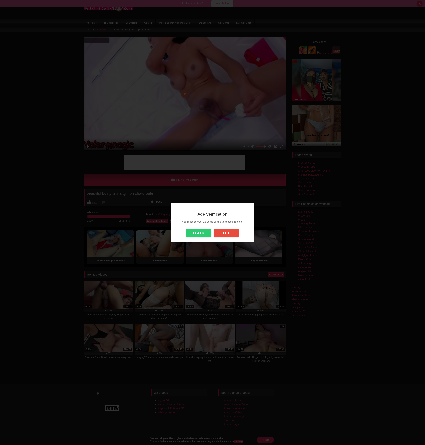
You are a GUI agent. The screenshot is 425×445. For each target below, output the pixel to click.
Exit (226, 233)
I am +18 (199, 233)
